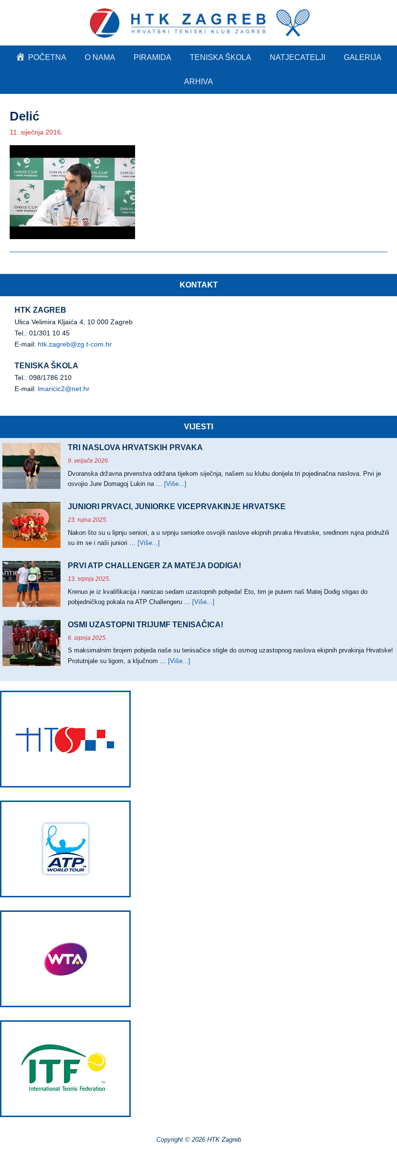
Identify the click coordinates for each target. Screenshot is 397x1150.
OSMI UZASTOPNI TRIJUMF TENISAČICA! (145, 624)
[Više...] (175, 483)
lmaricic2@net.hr (64, 389)
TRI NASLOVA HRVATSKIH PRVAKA (135, 447)
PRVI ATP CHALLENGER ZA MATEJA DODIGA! (154, 565)
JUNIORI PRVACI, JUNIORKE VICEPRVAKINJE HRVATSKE (177, 506)
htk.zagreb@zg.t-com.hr (75, 344)
